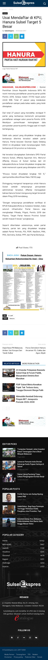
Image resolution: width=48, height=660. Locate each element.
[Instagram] (30, 637)
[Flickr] (24, 637)
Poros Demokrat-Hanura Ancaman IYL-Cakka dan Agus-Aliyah (36, 350)
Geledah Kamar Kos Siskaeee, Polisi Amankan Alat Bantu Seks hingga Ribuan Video (30, 521)
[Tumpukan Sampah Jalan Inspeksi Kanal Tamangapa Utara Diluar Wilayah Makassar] (8, 452)
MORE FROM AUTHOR (30, 364)
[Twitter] (10, 36)
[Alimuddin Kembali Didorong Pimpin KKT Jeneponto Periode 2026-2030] (8, 398)
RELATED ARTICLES (11, 364)
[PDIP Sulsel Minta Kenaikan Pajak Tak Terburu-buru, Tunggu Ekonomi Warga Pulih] (8, 387)
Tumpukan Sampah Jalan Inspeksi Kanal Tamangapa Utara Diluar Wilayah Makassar (31, 451)
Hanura (12, 318)
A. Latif (10, 315)
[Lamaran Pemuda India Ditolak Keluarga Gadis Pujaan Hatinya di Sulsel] (8, 465)
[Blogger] (11, 637)
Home (4, 9)
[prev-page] (4, 408)
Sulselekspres (9, 31)
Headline (6, 376)
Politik (11, 9)
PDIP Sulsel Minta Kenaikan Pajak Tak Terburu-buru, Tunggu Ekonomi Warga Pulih (29, 387)
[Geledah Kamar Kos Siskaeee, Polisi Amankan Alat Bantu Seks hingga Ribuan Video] (8, 522)
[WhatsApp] (16, 36)
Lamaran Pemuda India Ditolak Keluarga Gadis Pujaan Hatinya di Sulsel (30, 464)
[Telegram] (21, 36)
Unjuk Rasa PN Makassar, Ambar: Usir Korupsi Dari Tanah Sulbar (12, 350)
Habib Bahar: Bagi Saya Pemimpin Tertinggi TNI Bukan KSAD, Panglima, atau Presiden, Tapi (30, 508)
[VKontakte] (36, 637)
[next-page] (7, 408)
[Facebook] (4, 36)
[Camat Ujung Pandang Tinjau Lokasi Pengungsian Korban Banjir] (8, 477)
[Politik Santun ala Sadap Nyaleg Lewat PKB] (8, 497)
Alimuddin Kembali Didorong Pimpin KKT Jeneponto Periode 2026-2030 (29, 399)
